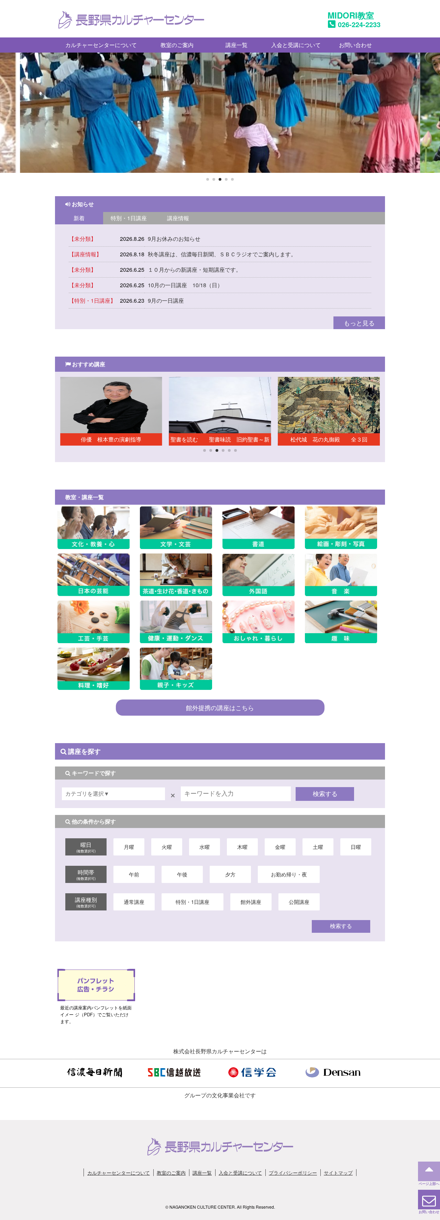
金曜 (280, 846)
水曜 (204, 846)
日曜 (356, 846)
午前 (134, 874)
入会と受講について (296, 45)
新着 (79, 218)
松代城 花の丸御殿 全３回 (328, 439)
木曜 (242, 846)
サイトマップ (338, 1172)
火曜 (167, 846)
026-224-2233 (359, 24)
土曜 (318, 846)
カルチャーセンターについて (101, 45)
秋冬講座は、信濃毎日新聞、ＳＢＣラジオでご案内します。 (222, 254)
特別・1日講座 (129, 218)
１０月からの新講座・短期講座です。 (194, 269)
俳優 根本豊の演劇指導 (116, 439)
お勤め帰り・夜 (289, 874)
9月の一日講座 (166, 300)
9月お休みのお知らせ (174, 239)
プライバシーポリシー (293, 1172)
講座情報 (178, 218)
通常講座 (134, 901)
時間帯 (86, 874)
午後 (182, 874)
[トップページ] (131, 24)
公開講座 (299, 901)
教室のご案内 (177, 45)
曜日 (86, 846)
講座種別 (86, 901)
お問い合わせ (355, 45)
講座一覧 (237, 45)
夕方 (230, 874)
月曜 (129, 846)
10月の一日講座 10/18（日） (185, 285)
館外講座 (251, 901)
